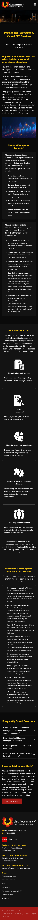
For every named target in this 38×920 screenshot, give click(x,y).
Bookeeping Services (9, 876)
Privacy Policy (18, 913)
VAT (3, 883)
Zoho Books (6, 898)
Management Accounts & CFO (12, 891)
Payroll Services (7, 895)
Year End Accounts (8, 880)
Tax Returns (6, 887)
